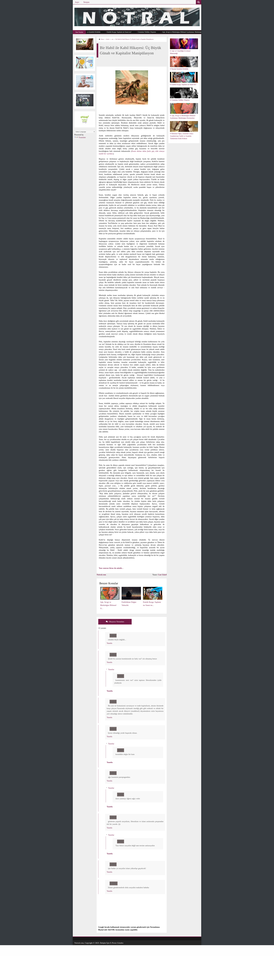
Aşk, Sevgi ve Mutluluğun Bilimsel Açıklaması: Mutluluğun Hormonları (157, 32)
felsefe (107, 39)
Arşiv (77, 2)
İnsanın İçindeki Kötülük (179, 69)
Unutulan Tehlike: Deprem (118, 32)
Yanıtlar (111, 669)
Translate (82, 137)
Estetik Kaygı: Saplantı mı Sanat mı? (89, 32)
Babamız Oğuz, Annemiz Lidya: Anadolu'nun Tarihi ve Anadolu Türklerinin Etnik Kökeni (181, 136)
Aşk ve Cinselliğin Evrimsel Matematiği (180, 52)
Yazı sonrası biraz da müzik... (111, 568)
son (112, 39)
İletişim (86, 2)
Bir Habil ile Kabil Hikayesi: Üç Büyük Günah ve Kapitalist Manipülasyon (134, 39)
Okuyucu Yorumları (116, 622)
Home (102, 39)
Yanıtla (109, 643)
